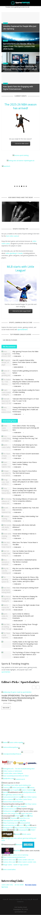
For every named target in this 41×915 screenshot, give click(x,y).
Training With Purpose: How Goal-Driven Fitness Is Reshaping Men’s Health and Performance (25, 409)
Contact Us (20, 902)
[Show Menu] (2, 3)
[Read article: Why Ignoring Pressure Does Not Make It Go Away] (6, 354)
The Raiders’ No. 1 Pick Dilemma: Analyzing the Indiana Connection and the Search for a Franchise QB (25, 382)
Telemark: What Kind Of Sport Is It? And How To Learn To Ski (25, 400)
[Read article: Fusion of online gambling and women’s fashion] (6, 373)
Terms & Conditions (14, 899)
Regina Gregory (18, 601)
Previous (5, 175)
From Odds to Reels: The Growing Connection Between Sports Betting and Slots (25, 428)
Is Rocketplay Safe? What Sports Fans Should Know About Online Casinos (24, 446)
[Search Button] (39, 3)
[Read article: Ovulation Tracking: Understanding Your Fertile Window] (6, 519)
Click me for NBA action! (21, 143)
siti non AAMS (19, 885)
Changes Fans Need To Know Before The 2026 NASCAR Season (24, 472)
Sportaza (4, 887)
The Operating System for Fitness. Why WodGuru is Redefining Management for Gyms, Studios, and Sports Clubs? (25, 579)
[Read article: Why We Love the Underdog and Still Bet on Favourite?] (6, 571)
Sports (5, 23)
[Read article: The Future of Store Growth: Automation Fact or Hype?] (6, 456)
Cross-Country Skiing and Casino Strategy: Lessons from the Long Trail (24, 437)
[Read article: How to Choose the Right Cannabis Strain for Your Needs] (6, 607)
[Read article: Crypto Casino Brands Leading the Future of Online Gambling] (6, 392)
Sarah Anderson (18, 367)
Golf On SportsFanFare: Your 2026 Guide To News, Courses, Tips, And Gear (20, 716)
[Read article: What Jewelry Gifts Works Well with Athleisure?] (6, 527)
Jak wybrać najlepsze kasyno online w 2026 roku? (20, 7)
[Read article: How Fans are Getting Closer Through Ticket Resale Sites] (6, 627)
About (34, 899)
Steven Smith (17, 356)
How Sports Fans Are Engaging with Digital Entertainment (18, 87)
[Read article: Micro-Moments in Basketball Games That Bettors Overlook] (6, 562)
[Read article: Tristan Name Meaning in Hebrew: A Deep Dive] (6, 536)
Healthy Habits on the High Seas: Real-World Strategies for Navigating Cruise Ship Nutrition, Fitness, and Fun (25, 644)
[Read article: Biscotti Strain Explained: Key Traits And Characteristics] (6, 510)
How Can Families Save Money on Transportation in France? (23, 552)
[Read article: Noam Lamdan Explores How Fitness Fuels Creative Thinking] (6, 465)
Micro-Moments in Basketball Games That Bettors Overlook (24, 561)
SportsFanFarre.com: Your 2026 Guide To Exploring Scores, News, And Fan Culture (20, 67)
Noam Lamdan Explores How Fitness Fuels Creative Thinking (24, 463)
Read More (6, 725)
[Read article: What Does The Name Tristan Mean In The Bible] (6, 545)
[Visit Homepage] (20, 3)
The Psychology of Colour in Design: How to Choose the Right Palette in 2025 (25, 653)
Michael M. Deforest (19, 657)
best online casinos (12, 236)
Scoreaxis (14, 340)
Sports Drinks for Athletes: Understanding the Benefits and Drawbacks (22, 616)
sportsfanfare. (6, 672)
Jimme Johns (7, 720)
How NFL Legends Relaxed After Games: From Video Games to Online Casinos (24, 362)
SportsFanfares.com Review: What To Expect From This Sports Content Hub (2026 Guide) (19, 46)
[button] (38, 687)
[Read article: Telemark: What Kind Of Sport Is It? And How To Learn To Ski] (6, 401)
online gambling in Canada (14, 253)
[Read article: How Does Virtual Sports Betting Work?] (6, 590)
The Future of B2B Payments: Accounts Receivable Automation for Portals (25, 634)
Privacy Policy (26, 899)
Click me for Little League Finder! (22, 311)
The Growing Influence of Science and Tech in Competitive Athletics (24, 500)
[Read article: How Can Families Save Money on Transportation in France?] (6, 553)
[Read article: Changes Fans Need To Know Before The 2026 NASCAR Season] (6, 473)
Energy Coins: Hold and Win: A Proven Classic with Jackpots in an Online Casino (25, 481)
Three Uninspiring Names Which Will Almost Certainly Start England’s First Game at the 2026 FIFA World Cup (24, 490)
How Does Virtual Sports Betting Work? (25, 588)
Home (5, 899)
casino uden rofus (7, 885)
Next (36, 175)
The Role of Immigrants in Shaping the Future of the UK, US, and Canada (24, 598)
